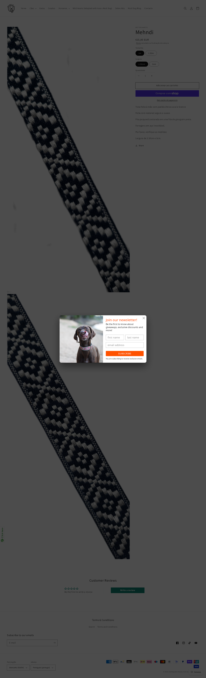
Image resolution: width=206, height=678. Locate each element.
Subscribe (124, 353)
